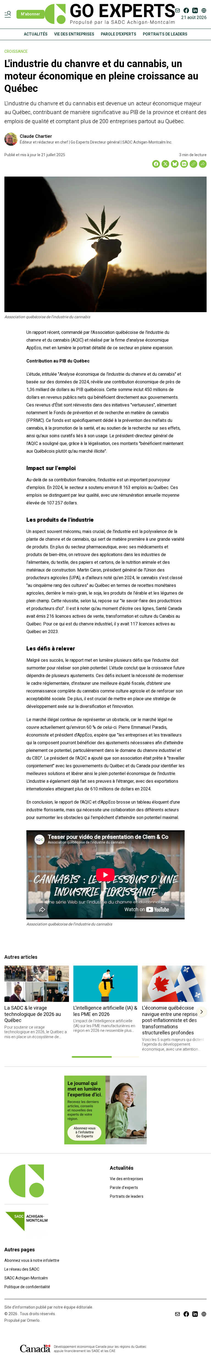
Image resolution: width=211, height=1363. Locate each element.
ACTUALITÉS (36, 34)
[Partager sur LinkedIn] (184, 164)
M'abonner (30, 14)
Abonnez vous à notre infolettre (31, 1260)
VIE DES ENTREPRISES (74, 34)
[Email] (177, 10)
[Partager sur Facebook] (156, 164)
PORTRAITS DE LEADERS (165, 34)
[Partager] (203, 164)
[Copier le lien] (193, 164)
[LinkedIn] (195, 10)
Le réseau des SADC (21, 1269)
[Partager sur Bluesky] (175, 164)
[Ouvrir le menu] (8, 14)
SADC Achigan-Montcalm (26, 1278)
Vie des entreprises (126, 1179)
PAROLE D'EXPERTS (118, 34)
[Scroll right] (202, 1012)
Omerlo (33, 1320)
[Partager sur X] (165, 164)
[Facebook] (186, 10)
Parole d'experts (124, 1188)
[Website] (204, 10)
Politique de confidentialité (27, 1287)
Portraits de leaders (126, 1196)
